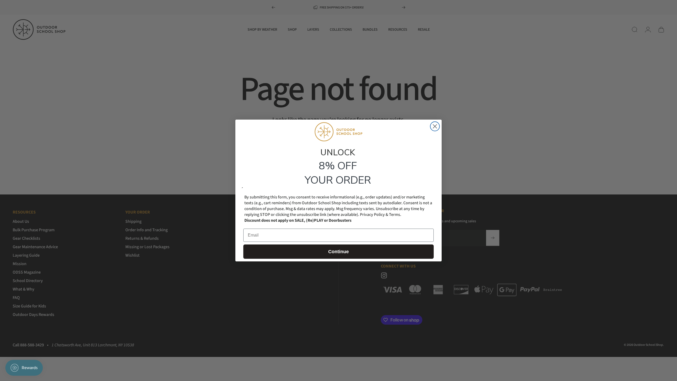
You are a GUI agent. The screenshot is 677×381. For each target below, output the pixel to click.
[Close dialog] (435, 126)
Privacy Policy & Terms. (380, 214)
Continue (338, 251)
